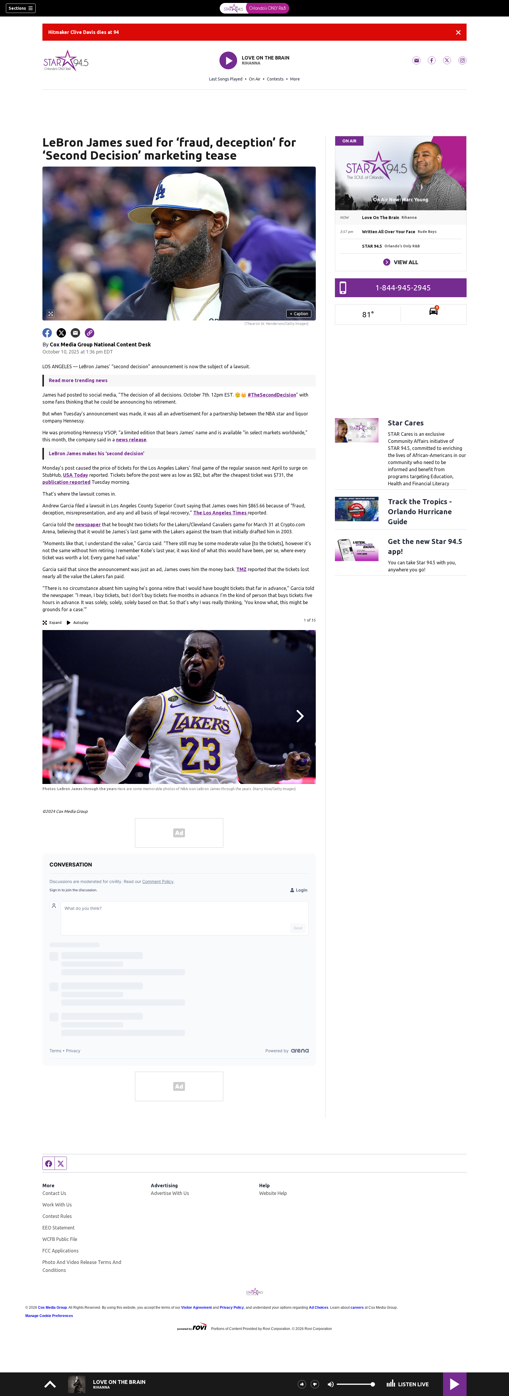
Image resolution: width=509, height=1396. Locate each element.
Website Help (273, 1193)
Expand (55, 622)
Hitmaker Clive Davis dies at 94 (83, 32)
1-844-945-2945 (403, 287)
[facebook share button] (47, 333)
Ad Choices (318, 1307)
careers (357, 1307)
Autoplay (80, 622)
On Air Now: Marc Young (400, 199)
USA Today (75, 475)
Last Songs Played (225, 79)
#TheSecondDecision (272, 394)
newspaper (88, 524)
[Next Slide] (299, 716)
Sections (17, 8)
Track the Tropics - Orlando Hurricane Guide (420, 512)
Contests (275, 79)
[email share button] (75, 333)
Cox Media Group (52, 1307)
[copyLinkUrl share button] (89, 333)
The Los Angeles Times (220, 512)
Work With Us (57, 1204)
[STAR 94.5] (254, 8)
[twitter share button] (61, 333)
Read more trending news (78, 380)
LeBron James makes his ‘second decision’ (96, 453)
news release (131, 439)
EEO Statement (58, 1227)
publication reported (66, 482)
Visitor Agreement (196, 1307)
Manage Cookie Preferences (49, 1316)
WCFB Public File (59, 1239)
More (295, 79)
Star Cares (406, 423)
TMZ (241, 569)
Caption (299, 313)
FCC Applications (60, 1250)
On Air (254, 79)
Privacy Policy (232, 1307)
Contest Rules (57, 1216)
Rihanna (251, 63)
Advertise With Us (170, 1193)
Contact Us (54, 1193)
